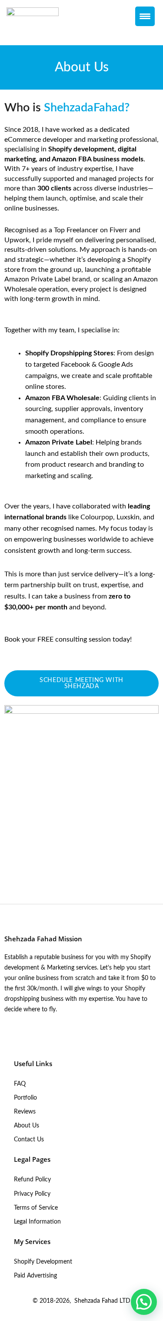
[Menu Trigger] (145, 16)
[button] (144, 1302)
